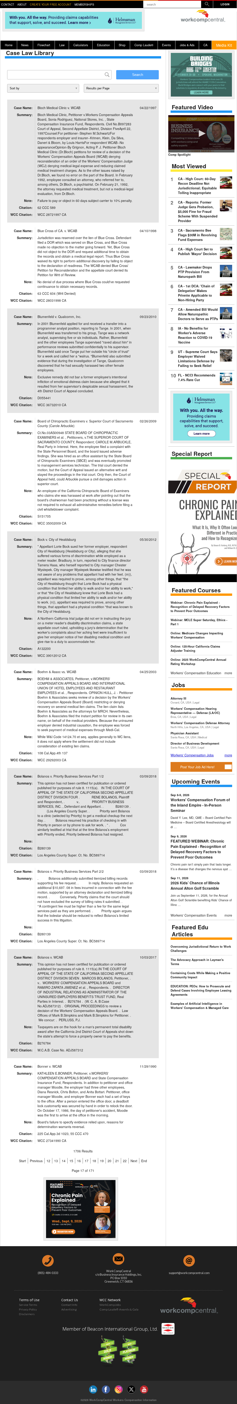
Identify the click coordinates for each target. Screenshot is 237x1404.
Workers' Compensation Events (194, 915)
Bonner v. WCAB (49, 1066)
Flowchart (43, 45)
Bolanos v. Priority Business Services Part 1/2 (70, 776)
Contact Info (69, 1305)
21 (117, 1160)
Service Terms (28, 1305)
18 (94, 1160)
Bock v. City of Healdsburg (56, 539)
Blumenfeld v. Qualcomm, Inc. (59, 316)
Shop (122, 45)
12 (48, 1160)
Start (22, 1160)
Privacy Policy (28, 1309)
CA (205, 45)
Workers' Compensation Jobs (192, 755)
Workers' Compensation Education (196, 673)
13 (56, 1160)
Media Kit (224, 45)
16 (79, 1160)
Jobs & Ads (187, 45)
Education (103, 45)
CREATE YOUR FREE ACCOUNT (50, 4)
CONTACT (7, 4)
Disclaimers (27, 1314)
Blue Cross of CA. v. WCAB (57, 230)
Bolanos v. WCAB (50, 957)
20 (109, 1160)
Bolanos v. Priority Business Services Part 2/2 (70, 871)
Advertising (69, 1309)
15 (71, 1160)
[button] (201, 133)
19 (102, 1160)
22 (125, 1160)
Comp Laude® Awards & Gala (119, 1309)
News (24, 45)
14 (63, 1160)
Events (166, 45)
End (144, 1160)
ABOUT (22, 4)
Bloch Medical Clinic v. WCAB (58, 107)
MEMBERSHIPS (84, 4)
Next (134, 1160)
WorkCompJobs (110, 1305)
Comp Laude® (143, 45)
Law (62, 45)
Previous (36, 1160)
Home (8, 45)
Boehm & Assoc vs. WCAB (56, 671)
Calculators (80, 45)
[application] (201, 133)
